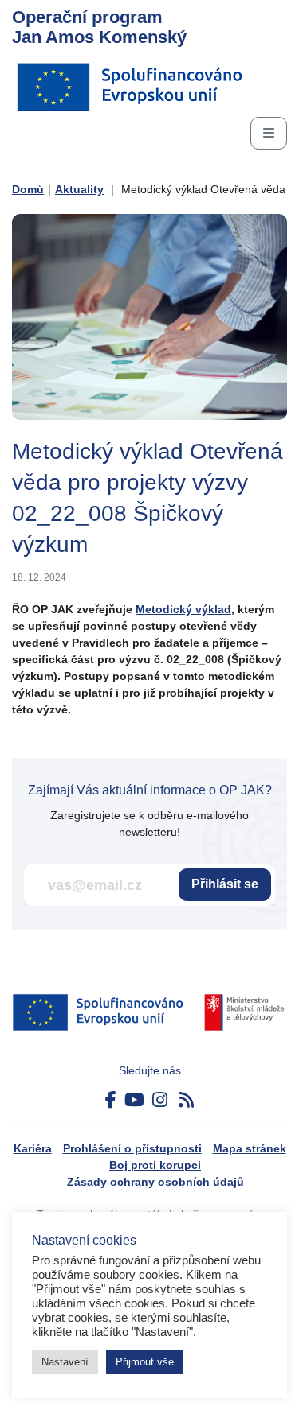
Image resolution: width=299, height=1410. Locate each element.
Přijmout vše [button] (145, 1362)
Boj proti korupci (155, 1165)
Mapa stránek (249, 1148)
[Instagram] (159, 1100)
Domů (28, 189)
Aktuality (79, 189)
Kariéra (33, 1148)
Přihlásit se (224, 884)
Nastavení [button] (65, 1362)
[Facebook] (110, 1100)
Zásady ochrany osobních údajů (155, 1181)
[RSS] (186, 1100)
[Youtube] (134, 1100)
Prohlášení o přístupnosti (132, 1148)
